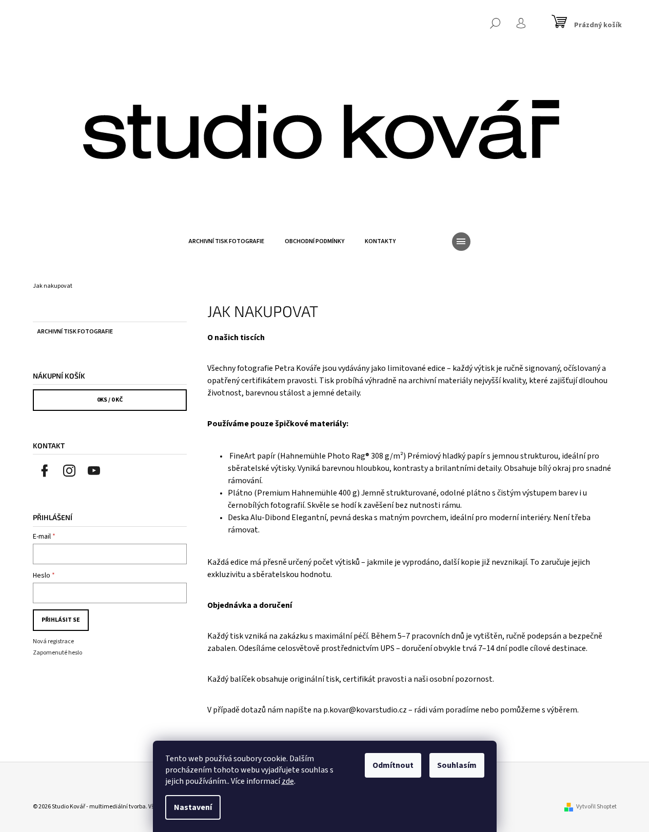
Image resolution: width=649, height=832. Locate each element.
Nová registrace (53, 641)
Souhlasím (457, 765)
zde (288, 781)
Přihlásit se (61, 620)
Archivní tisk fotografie (75, 331)
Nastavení (193, 807)
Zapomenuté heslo (57, 652)
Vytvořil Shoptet (596, 806)
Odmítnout (393, 765)
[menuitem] (226, 241)
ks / (110, 399)
